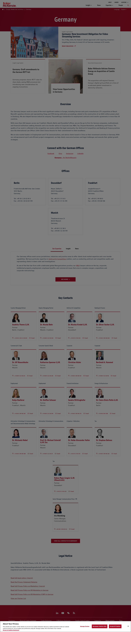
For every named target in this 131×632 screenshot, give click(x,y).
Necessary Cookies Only (99, 626)
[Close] (128, 626)
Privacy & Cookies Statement (11, 630)
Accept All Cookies (115, 626)
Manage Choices (84, 626)
